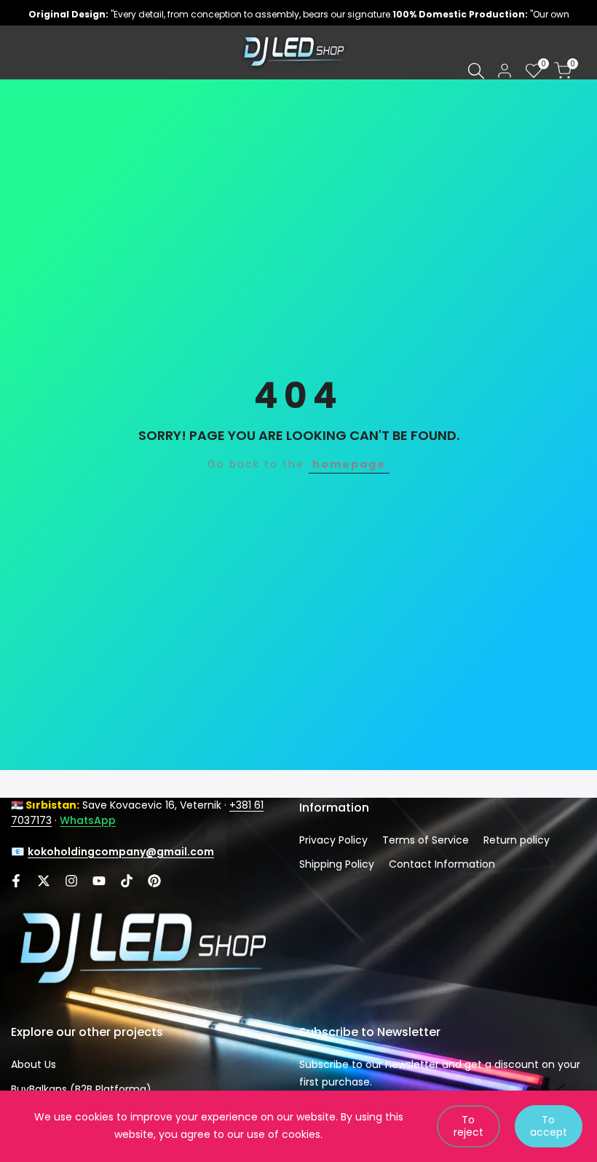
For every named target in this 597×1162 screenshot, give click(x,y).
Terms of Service (425, 840)
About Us (33, 1064)
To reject (468, 1125)
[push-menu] (22, 52)
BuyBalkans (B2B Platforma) (81, 1089)
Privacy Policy (333, 840)
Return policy (516, 840)
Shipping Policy (336, 864)
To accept (548, 1125)
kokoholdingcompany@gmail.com (121, 851)
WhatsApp (88, 820)
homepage (349, 464)
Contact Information (442, 864)
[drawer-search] (476, 71)
